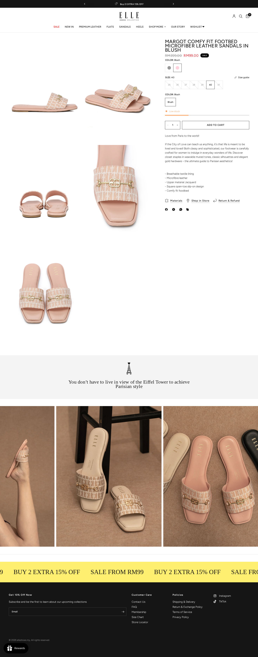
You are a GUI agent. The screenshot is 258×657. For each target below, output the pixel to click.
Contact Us (138, 601)
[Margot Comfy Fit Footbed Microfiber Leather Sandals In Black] (169, 68)
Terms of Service (182, 612)
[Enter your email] (122, 611)
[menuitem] (56, 27)
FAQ (134, 607)
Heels (140, 26)
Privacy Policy (181, 617)
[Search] (240, 16)
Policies (178, 595)
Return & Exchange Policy (188, 607)
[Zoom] (74, 47)
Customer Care (142, 595)
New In (69, 26)
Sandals (125, 26)
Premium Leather (90, 26)
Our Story (178, 26)
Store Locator (140, 622)
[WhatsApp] (181, 209)
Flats (110, 26)
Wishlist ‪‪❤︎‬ (197, 26)
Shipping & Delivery (184, 601)
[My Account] (234, 16)
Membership (139, 612)
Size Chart (138, 617)
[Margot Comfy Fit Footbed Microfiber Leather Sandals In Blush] (177, 68)
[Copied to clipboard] (188, 209)
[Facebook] (167, 209)
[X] (174, 209)
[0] (246, 16)
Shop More (156, 26)
